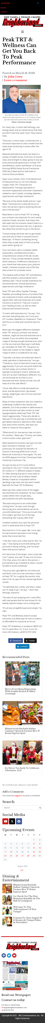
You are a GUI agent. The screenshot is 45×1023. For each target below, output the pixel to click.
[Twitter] (12, 821)
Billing (3, 8)
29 (34, 856)
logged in (18, 795)
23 (40, 852)
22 (34, 852)
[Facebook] (19, 821)
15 (34, 848)
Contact (4, 12)
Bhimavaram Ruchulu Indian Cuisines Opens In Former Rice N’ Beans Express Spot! (26, 888)
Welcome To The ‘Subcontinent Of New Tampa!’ (24, 909)
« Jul (21, 870)
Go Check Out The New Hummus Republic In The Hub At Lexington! (26, 898)
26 (17, 856)
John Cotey (15, 76)
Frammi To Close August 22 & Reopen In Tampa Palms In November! (27, 920)
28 (28, 856)
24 (5, 856)
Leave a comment (15, 80)
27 (22, 856)
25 (11, 856)
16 (40, 848)
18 (11, 852)
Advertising (5, 3)
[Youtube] (5, 821)
